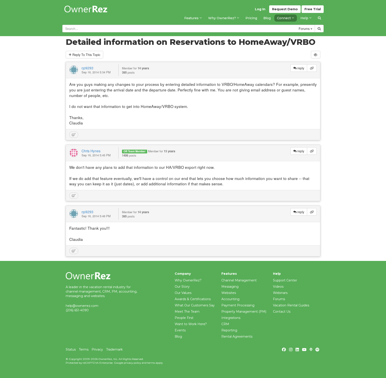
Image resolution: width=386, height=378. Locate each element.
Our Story (182, 287)
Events (180, 330)
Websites (228, 293)
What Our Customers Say (195, 305)
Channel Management (239, 280)
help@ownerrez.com (82, 306)
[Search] (319, 18)
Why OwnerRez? (188, 280)
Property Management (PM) (243, 312)
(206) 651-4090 (77, 310)
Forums (279, 299)
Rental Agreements (236, 337)
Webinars (280, 293)
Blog (178, 337)
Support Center (285, 280)
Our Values (183, 293)
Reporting (229, 330)
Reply (85, 54)
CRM (225, 324)
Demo (285, 9)
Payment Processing (237, 305)
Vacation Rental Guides (291, 305)
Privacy (97, 349)
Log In (260, 9)
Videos (278, 287)
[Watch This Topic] (315, 54)
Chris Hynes (91, 150)
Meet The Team (187, 312)
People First (184, 318)
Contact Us (281, 312)
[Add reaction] (73, 135)
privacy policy (132, 362)
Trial (312, 9)
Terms (83, 349)
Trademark (114, 349)
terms (151, 362)
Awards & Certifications (193, 299)
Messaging (230, 287)
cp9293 (87, 67)
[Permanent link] (312, 68)
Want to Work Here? (191, 324)
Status (71, 349)
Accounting (230, 299)
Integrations (230, 318)
